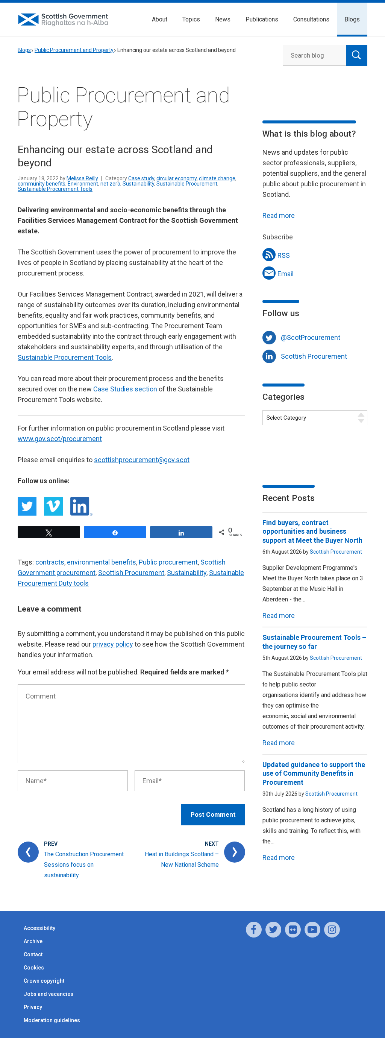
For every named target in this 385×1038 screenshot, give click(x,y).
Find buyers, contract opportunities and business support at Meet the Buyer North (312, 531)
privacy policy (112, 644)
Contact (33, 954)
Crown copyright (44, 981)
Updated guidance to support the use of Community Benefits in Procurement (313, 773)
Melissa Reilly (82, 178)
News (222, 19)
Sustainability (138, 184)
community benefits (41, 184)
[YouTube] (312, 930)
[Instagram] (332, 930)
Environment (83, 184)
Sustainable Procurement (186, 184)
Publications (262, 19)
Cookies (34, 968)
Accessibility (39, 928)
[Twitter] (273, 930)
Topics (191, 19)
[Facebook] (254, 930)
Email (285, 274)
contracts (49, 562)
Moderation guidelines (52, 1020)
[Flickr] (293, 930)
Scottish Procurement (131, 573)
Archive (33, 941)
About (159, 19)
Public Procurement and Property (74, 50)
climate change (217, 178)
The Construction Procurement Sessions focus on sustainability (84, 865)
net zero (110, 184)
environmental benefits (101, 562)
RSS (283, 255)
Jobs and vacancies (48, 994)
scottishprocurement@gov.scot (141, 460)
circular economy (176, 178)
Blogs (352, 19)
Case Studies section (125, 389)
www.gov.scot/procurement (60, 439)
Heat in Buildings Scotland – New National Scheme (182, 859)
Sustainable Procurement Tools (55, 189)
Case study (141, 178)
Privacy (33, 1007)
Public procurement (168, 562)
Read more (278, 215)
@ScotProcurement (310, 337)
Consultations (311, 19)
